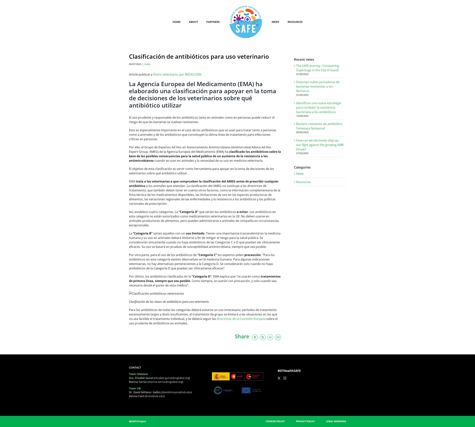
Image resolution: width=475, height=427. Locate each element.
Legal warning (336, 421)
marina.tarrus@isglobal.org (165, 382)
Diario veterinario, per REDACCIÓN (176, 74)
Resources (303, 182)
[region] (48, 398)
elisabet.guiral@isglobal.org (172, 378)
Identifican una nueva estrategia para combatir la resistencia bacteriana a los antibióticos (318, 107)
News (147, 64)
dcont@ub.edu (154, 396)
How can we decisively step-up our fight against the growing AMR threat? (320, 144)
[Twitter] (279, 378)
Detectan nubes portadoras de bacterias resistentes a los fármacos (317, 86)
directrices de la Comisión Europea (241, 319)
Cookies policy (275, 421)
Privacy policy (305, 421)
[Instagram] (284, 378)
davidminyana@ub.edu (176, 392)
